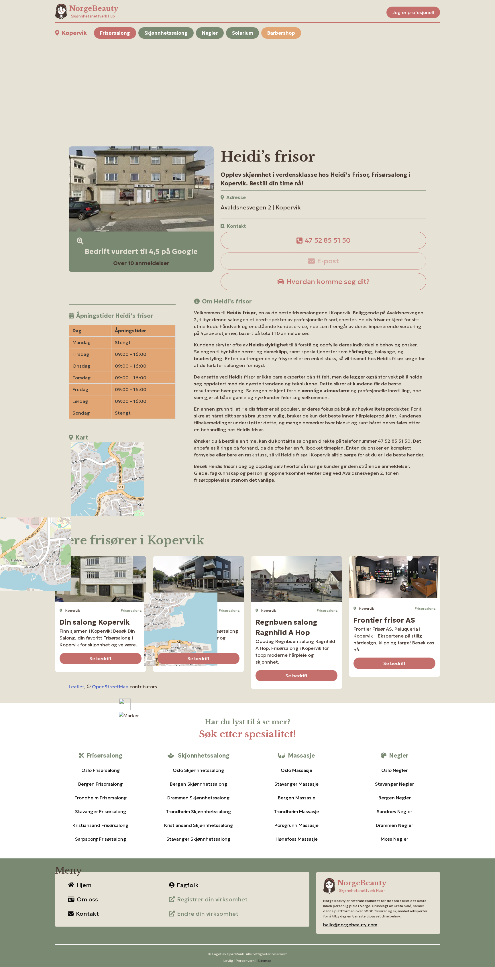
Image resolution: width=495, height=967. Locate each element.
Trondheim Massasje (296, 811)
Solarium (242, 33)
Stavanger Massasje (296, 784)
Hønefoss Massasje (297, 839)
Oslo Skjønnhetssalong (198, 770)
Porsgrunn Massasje (296, 825)
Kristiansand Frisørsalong (100, 825)
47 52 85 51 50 (328, 240)
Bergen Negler (394, 798)
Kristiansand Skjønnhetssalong (198, 825)
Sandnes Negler (394, 811)
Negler (210, 33)
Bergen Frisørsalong (100, 784)
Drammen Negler (394, 825)
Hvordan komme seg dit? (328, 281)
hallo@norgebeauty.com (350, 924)
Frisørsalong (115, 33)
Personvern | (246, 960)
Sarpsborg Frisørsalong (100, 839)
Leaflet (76, 686)
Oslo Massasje (296, 770)
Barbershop (281, 33)
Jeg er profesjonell (413, 12)
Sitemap (265, 960)
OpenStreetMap (110, 686)
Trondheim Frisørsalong (100, 798)
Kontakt (87, 913)
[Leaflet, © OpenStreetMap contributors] (122, 480)
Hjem (84, 885)
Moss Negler (394, 839)
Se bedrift (100, 658)
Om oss (87, 899)
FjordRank (235, 954)
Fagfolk (188, 885)
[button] (129, 715)
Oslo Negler (394, 770)
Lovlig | (229, 960)
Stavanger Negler (394, 784)
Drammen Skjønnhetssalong (198, 798)
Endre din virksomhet (207, 913)
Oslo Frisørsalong (100, 770)
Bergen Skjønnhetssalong (198, 784)
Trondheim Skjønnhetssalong (198, 811)
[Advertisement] (227, 86)
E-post (328, 261)
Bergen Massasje (296, 798)
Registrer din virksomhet (212, 899)
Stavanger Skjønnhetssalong (198, 839)
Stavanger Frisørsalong (100, 811)
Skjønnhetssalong (166, 33)
